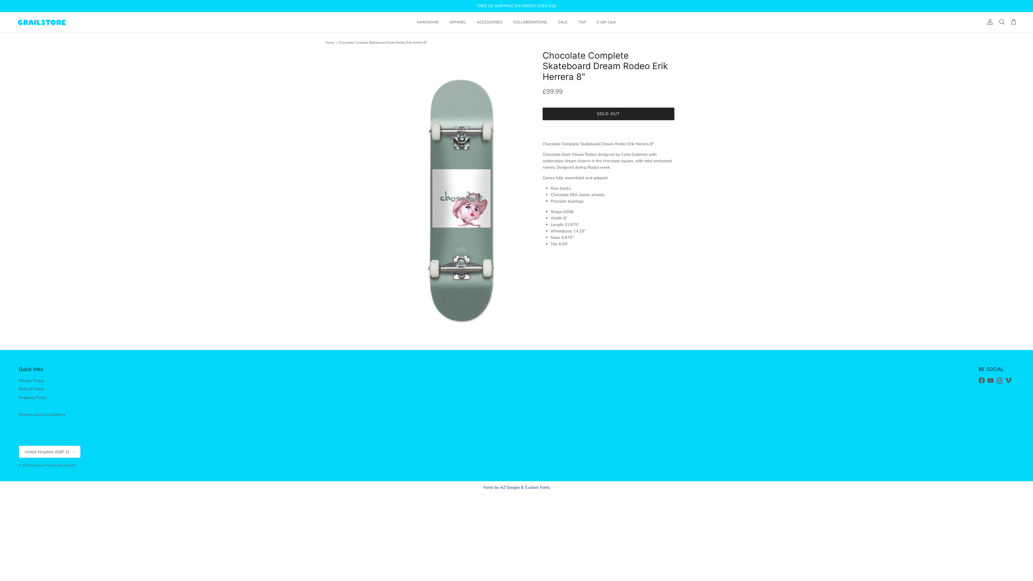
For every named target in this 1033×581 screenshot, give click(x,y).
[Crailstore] (41, 22)
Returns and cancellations (42, 414)
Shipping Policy (33, 397)
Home (330, 42)
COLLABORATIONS (530, 22)
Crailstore (38, 465)
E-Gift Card (606, 22)
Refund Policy (31, 389)
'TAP (582, 22)
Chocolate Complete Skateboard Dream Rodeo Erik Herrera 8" (383, 42)
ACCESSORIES (490, 22)
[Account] (989, 22)
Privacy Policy (31, 380)
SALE (562, 22)
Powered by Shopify (60, 465)
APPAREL (458, 22)
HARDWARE (428, 22)
